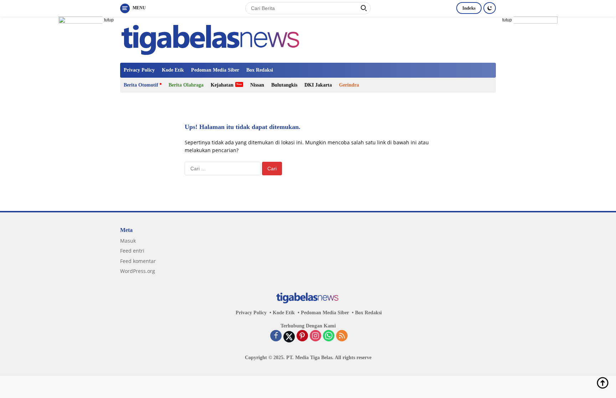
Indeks (469, 8)
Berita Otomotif (141, 85)
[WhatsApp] (328, 336)
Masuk (128, 240)
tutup (109, 19)
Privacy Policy (139, 70)
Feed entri (132, 250)
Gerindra (349, 85)
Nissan (257, 85)
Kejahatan (222, 85)
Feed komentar (138, 261)
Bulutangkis (284, 85)
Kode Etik (173, 70)
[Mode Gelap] (489, 8)
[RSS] (342, 336)
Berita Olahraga (186, 85)
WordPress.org (137, 271)
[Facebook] (276, 336)
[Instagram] (315, 336)
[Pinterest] (302, 336)
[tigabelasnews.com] (212, 39)
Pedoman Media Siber (215, 70)
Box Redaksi (259, 70)
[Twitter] (289, 336)
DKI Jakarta (318, 85)
